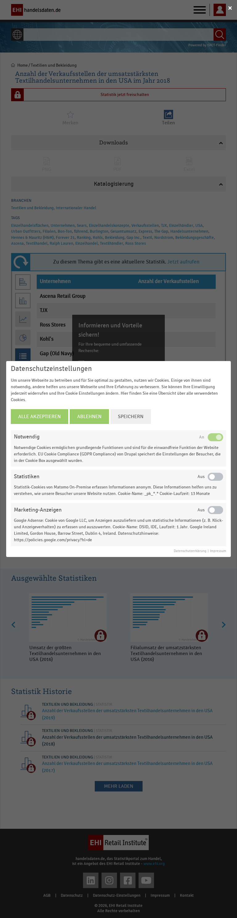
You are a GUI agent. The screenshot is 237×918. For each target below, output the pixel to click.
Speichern (130, 416)
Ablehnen (89, 416)
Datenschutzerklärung (190, 551)
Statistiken (27, 476)
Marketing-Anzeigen (38, 510)
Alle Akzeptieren (39, 416)
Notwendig (27, 437)
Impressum (218, 551)
